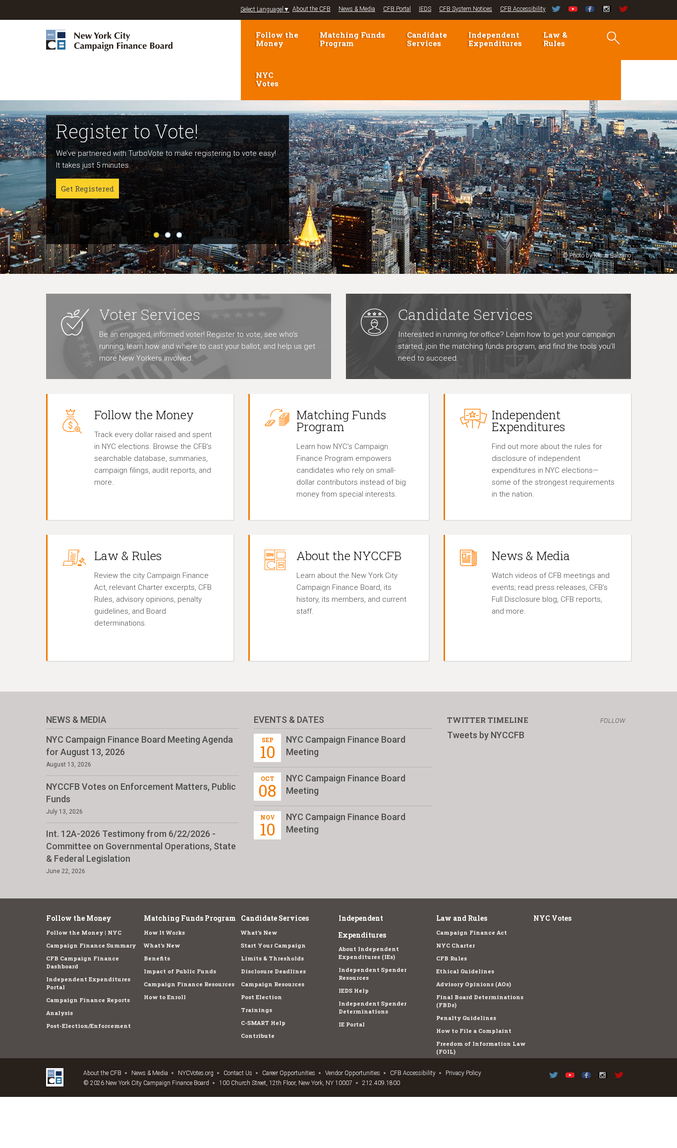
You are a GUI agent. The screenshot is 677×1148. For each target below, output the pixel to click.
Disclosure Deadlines (273, 971)
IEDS (425, 8)
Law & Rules (555, 39)
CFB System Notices (465, 8)
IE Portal (351, 1024)
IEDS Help (353, 990)
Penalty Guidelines (466, 1017)
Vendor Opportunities (352, 1073)
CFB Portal (397, 8)
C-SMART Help (263, 1022)
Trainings (256, 1010)
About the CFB (311, 8)
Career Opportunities (288, 1073)
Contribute (258, 1035)
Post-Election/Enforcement (88, 1025)
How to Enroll (165, 997)
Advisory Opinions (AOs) (473, 984)
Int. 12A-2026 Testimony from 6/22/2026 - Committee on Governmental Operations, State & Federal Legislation (141, 846)
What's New (162, 945)
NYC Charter (455, 945)
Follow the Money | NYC (83, 932)
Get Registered (87, 188)
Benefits (157, 958)
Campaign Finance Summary (91, 945)
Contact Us (238, 1073)
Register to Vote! (127, 131)
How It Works (164, 932)
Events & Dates (289, 719)
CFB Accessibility (523, 8)
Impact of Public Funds (180, 971)
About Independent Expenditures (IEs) (368, 952)
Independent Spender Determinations (372, 1007)
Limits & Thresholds (272, 958)
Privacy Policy (463, 1073)
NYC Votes (267, 79)
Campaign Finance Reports (88, 1000)
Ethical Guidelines (465, 971)
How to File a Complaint (473, 1030)
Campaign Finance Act (471, 932)
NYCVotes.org (196, 1073)
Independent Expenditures (495, 39)
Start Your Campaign (273, 945)
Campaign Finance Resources (189, 984)
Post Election (261, 997)
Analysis (59, 1013)
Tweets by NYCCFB (485, 735)
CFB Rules (451, 958)
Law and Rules (461, 918)
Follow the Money (277, 39)
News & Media (356, 8)
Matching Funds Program (352, 39)
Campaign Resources (272, 984)
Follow (612, 720)
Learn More (82, 212)
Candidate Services (427, 39)
